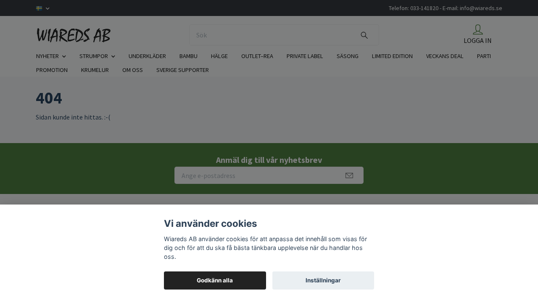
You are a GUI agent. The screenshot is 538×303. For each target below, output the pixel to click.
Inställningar (323, 280)
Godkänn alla (215, 280)
